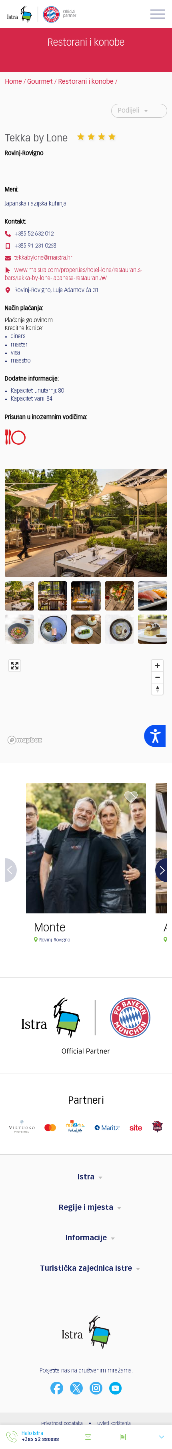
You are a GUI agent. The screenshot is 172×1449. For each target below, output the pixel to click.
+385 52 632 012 (33, 234)
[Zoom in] (157, 665)
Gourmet (40, 82)
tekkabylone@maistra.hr (42, 258)
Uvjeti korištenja (114, 1423)
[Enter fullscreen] (14, 665)
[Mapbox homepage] (24, 740)
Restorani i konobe (86, 82)
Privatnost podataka (62, 1423)
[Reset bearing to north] (157, 689)
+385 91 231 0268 (34, 246)
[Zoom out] (157, 677)
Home (13, 82)
